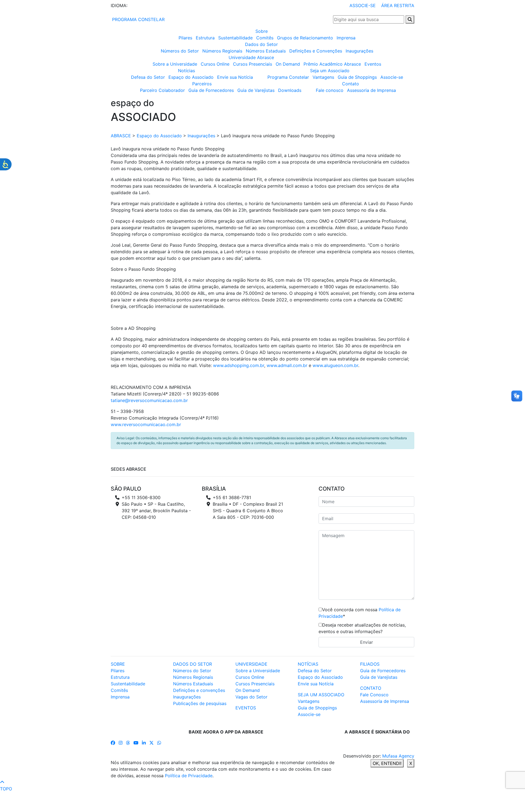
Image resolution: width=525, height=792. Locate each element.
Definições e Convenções (315, 51)
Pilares (185, 37)
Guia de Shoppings (357, 77)
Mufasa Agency (398, 756)
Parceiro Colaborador (162, 90)
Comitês (264, 37)
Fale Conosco (374, 694)
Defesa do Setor (148, 77)
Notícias (186, 70)
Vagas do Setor (251, 697)
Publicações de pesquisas (199, 703)
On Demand (288, 64)
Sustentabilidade (235, 37)
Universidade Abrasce (251, 57)
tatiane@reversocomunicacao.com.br (149, 400)
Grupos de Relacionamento (305, 37)
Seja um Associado (329, 70)
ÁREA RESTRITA (397, 5)
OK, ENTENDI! (387, 763)
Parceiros (202, 83)
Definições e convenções (199, 690)
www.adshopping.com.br (238, 365)
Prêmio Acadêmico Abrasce (332, 64)
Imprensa (346, 37)
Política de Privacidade (188, 775)
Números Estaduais (266, 51)
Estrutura (205, 37)
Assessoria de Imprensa (371, 90)
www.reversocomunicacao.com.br (146, 424)
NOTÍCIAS (308, 664)
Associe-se (391, 77)
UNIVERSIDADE (251, 664)
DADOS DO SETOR (192, 664)
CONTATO (370, 688)
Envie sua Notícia (235, 77)
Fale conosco (329, 90)
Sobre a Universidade (175, 64)
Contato (350, 83)
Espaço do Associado (191, 77)
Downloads (289, 90)
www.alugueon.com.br (335, 365)
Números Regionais (222, 51)
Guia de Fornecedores (211, 90)
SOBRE (118, 664)
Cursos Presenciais (252, 64)
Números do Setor (180, 51)
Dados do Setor (261, 44)
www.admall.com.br (287, 365)
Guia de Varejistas (256, 90)
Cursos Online (215, 64)
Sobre (261, 31)
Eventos (372, 64)
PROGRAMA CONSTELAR (138, 19)
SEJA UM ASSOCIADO (321, 694)
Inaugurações (359, 51)
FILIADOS (370, 664)
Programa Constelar (288, 77)
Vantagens (323, 77)
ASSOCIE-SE (362, 5)
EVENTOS (245, 708)
